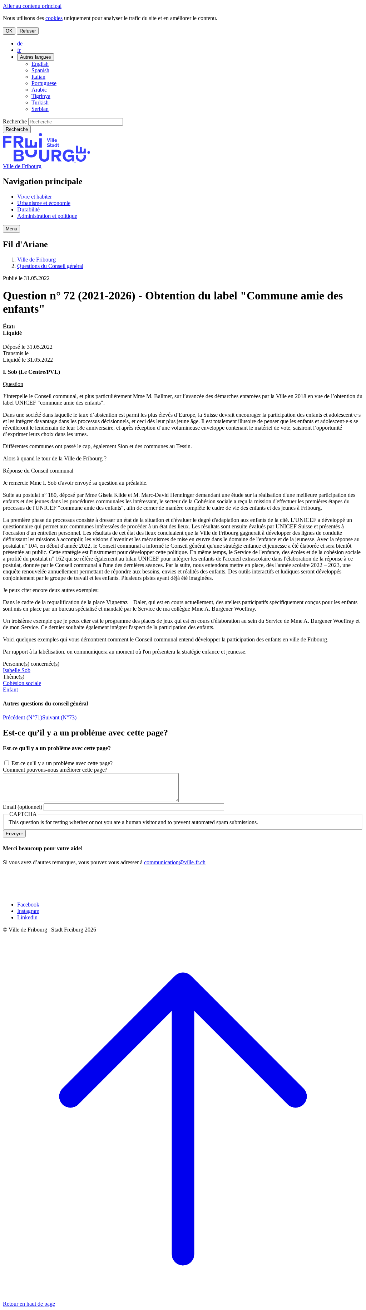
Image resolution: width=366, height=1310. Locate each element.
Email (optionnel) (22, 807)
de (20, 43)
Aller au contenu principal (32, 6)
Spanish (40, 70)
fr (19, 50)
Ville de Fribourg (22, 166)
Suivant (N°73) (59, 717)
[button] (11, 229)
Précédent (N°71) (22, 717)
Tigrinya (40, 96)
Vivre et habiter (34, 197)
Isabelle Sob (16, 670)
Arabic (39, 90)
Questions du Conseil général (50, 266)
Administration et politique (47, 216)
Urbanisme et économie (43, 203)
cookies (54, 18)
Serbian (40, 109)
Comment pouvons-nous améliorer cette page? (55, 770)
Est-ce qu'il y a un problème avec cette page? (62, 763)
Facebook (28, 904)
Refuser (28, 31)
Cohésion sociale (22, 683)
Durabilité (28, 209)
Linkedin (27, 917)
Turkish (40, 102)
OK (9, 31)
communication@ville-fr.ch (175, 862)
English (40, 64)
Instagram (28, 911)
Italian (38, 77)
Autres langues (35, 57)
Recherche (15, 121)
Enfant (10, 689)
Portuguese (43, 83)
